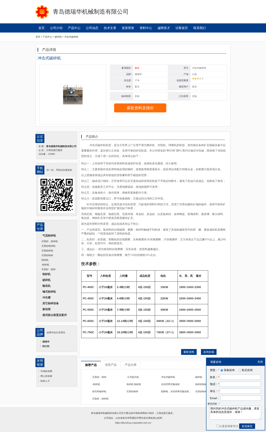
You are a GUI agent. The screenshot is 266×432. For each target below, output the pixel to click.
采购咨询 (229, 370)
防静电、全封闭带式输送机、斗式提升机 (182, 391)
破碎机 (46, 279)
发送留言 (247, 426)
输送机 (46, 285)
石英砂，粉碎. (48, 269)
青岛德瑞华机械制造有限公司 (106, 413)
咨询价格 (208, 352)
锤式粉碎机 (49, 291)
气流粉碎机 (49, 235)
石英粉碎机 (47, 250)
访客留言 (181, 28)
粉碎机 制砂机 (134, 384)
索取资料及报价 (140, 108)
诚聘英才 (164, 28)
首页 (41, 28)
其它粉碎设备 (50, 303)
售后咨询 (247, 370)
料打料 (45, 346)
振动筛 (46, 309)
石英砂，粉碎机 (49, 241)
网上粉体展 (46, 376)
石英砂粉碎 (47, 255)
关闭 (260, 361)
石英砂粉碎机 (48, 246)
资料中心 (146, 28)
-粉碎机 (45, 264)
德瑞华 (45, 341)
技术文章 (110, 28)
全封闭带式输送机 (170, 384)
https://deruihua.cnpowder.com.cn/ (133, 422)
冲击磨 (46, 297)
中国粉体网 (46, 371)
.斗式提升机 (133, 377)
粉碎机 (44, 260)
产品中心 (74, 28)
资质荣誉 (128, 28)
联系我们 (199, 28)
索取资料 (188, 352)
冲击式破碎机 (168, 377)
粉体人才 (45, 381)
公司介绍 (56, 28)
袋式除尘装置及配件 (54, 315)
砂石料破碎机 (99, 391)
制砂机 (46, 274)
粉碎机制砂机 (202, 384)
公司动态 (92, 28)
